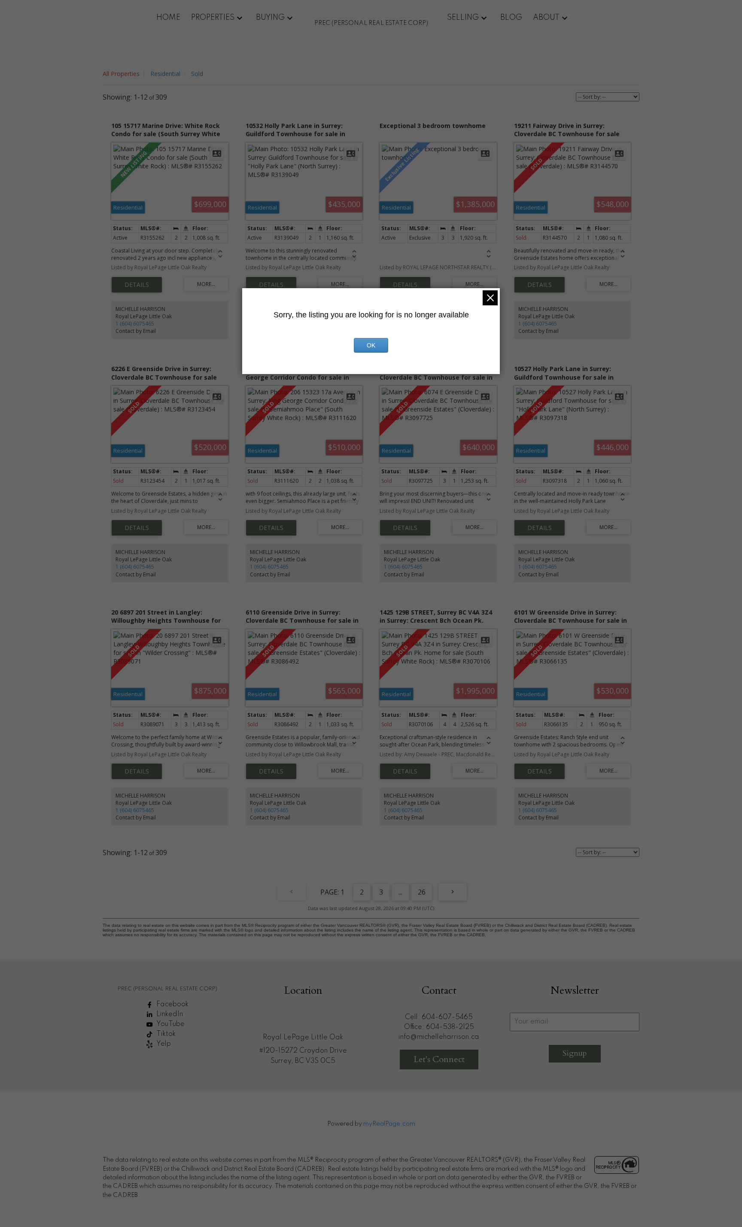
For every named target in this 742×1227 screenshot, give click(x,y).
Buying (270, 17)
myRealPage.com (389, 1124)
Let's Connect (439, 1059)
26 (422, 892)
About (546, 17)
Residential (165, 74)
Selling (463, 17)
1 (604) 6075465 (135, 323)
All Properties (121, 74)
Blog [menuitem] (511, 17)
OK (371, 345)
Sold (197, 74)
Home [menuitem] (168, 17)
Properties (212, 17)
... (400, 892)
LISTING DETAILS (137, 284)
